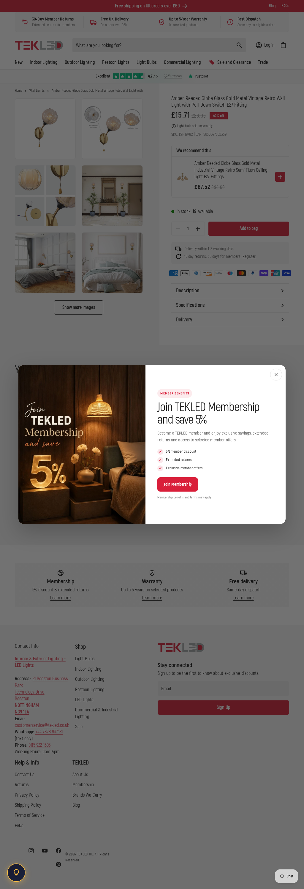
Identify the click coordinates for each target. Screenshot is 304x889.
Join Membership (177, 484)
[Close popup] (276, 374)
